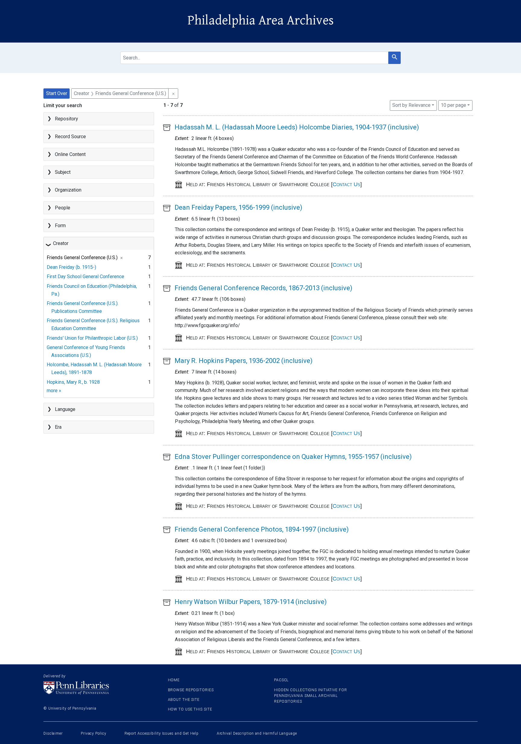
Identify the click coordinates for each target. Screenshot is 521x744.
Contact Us (346, 184)
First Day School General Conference (85, 276)
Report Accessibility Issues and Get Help (162, 733)
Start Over (56, 93)
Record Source (70, 136)
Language (65, 409)
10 (453, 105)
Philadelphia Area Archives (261, 20)
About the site (184, 700)
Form (60, 225)
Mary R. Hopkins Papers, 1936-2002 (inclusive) (244, 360)
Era (58, 427)
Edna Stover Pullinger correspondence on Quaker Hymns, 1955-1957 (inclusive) (293, 456)
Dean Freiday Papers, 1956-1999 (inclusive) (238, 207)
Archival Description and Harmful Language (257, 733)
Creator (60, 243)
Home (174, 680)
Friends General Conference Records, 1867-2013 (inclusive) (263, 288)
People (62, 208)
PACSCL (281, 680)
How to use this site (190, 709)
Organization (68, 190)
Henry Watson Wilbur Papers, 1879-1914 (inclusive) (251, 602)
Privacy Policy (93, 733)
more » (54, 390)
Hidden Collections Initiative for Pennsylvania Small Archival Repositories (310, 696)
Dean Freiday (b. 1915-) (71, 267)
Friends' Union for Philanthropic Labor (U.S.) (92, 338)
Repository (66, 119)
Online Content (70, 154)
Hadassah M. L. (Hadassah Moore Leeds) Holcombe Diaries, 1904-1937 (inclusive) (297, 127)
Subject (63, 172)
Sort (411, 105)
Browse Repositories (191, 690)
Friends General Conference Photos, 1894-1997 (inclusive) (262, 529)
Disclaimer (53, 733)
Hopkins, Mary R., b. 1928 (73, 382)
